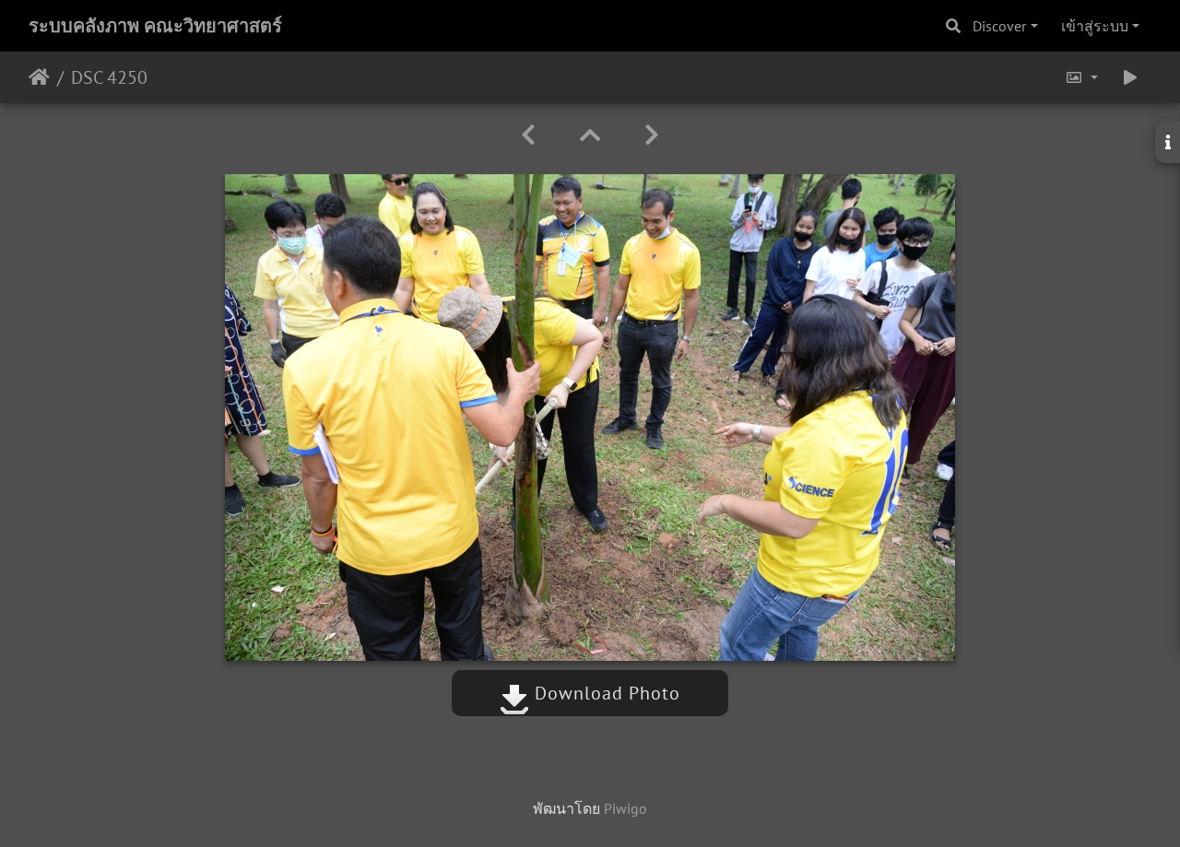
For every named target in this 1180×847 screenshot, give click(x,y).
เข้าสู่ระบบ (1094, 26)
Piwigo (625, 808)
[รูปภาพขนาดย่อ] (590, 135)
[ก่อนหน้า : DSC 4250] (528, 135)
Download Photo (604, 693)
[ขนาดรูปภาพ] (1081, 77)
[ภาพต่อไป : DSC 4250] (651, 135)
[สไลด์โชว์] (1130, 77)
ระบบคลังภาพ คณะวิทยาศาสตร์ (155, 26)
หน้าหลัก (39, 77)
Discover (999, 26)
